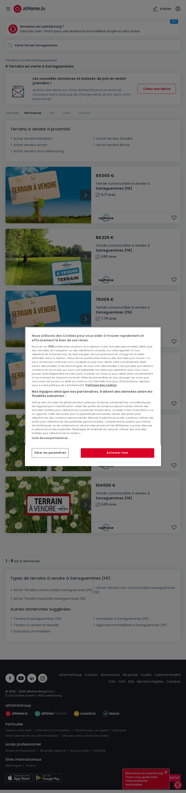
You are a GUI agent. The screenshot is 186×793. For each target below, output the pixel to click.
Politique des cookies (101, 385)
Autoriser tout (117, 453)
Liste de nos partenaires (50, 438)
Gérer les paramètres (50, 453)
